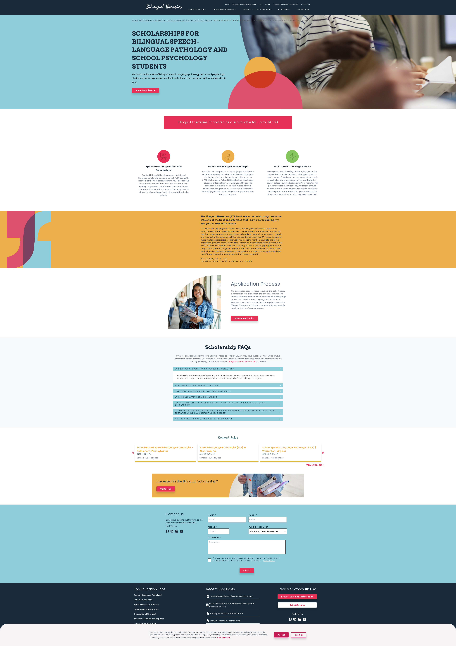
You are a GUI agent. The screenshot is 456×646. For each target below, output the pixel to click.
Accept (281, 635)
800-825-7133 (189, 522)
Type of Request (258, 527)
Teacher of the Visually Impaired (149, 618)
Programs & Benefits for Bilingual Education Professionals (176, 20)
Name (212, 515)
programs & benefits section (241, 361)
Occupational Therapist (145, 614)
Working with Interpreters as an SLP (226, 613)
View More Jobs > (315, 465)
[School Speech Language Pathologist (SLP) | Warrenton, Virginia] (228, 452)
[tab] (228, 369)
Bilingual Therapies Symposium (244, 4)
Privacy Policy (223, 637)
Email (253, 515)
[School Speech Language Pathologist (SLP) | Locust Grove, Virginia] (290, 452)
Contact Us (305, 4)
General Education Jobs (145, 623)
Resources (284, 9)
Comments (214, 537)
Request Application (145, 90)
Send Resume (303, 9)
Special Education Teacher (146, 604)
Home (135, 20)
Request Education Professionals (285, 4)
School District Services (257, 9)
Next (323, 453)
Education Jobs (197, 9)
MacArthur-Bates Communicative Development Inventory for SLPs (231, 605)
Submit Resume (297, 605)
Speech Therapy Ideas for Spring (225, 620)
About (227, 4)
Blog (261, 4)
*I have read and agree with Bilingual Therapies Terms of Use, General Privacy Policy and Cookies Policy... (246, 559)
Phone (213, 527)
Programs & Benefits (224, 9)
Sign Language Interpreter (146, 609)
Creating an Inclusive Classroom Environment (231, 596)
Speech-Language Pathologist (148, 595)
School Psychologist (143, 599)
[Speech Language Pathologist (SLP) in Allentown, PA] (165, 452)
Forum (267, 4)
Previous (133, 453)
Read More (269, 560)
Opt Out (299, 635)
